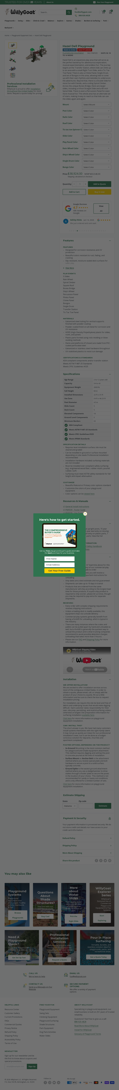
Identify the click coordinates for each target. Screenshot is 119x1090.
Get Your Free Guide (59, 570)
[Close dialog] (85, 513)
